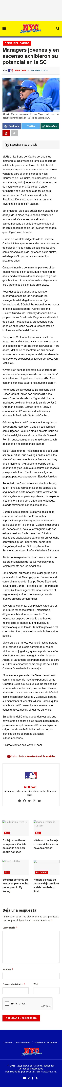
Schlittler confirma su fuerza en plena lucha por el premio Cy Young (15, 885)
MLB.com (20, 70)
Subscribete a (33, 756)
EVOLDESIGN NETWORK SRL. (41, 1071)
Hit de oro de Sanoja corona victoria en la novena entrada (46, 844)
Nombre (7, 969)
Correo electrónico (13, 984)
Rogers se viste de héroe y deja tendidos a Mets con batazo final (47, 885)
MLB (7, 833)
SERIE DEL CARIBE (17, 43)
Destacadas (41, 872)
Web (36, 984)
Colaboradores (23, 1042)
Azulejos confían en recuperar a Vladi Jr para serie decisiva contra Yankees (14, 846)
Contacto (8, 1042)
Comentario (10, 927)
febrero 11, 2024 (39, 70)
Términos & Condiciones (45, 1042)
